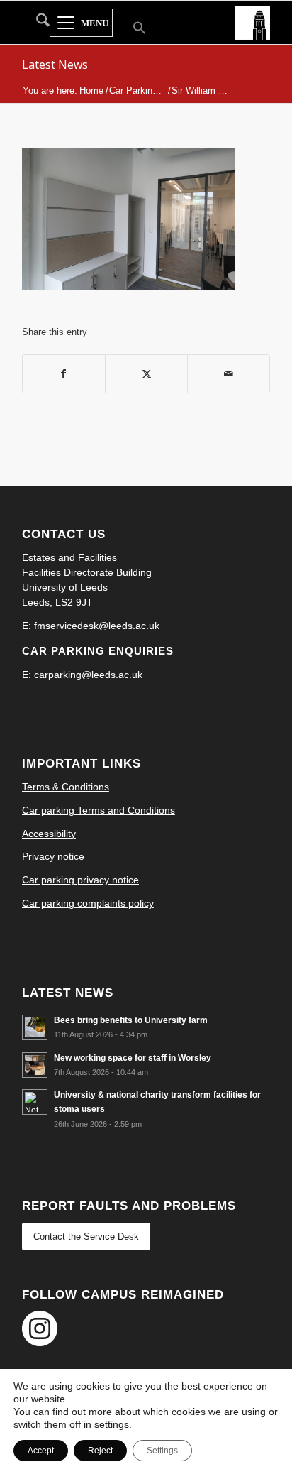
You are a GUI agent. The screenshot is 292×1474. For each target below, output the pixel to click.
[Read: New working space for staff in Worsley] (34, 1065)
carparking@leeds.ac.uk (88, 674)
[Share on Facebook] (64, 374)
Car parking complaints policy (88, 903)
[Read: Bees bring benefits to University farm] (34, 1027)
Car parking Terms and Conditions (98, 810)
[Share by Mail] (228, 374)
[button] (131, 29)
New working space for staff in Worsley (132, 1058)
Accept (41, 1451)
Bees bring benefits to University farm (131, 1020)
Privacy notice (53, 856)
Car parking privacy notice (80, 879)
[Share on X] (146, 374)
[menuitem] (36, 22)
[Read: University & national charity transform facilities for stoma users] (34, 1102)
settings (111, 1424)
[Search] (36, 22)
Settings (162, 1451)
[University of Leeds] (252, 22)
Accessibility (49, 833)
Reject (100, 1451)
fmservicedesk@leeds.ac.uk (96, 625)
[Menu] (81, 23)
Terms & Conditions (65, 786)
